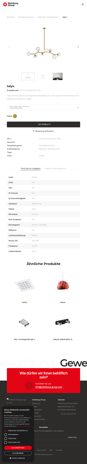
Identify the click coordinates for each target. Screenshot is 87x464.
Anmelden (72, 437)
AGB (51, 450)
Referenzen (37, 410)
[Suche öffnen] (79, 4)
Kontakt (35, 413)
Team (34, 407)
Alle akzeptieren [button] (18, 448)
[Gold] (15, 116)
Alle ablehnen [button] (18, 453)
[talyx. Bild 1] (43, 47)
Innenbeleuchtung (26, 17)
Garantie (59, 450)
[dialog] (18, 434)
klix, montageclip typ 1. (24, 339)
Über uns (36, 403)
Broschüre (36, 416)
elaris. (63, 302)
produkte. (11, 17)
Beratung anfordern (44, 131)
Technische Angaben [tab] (31, 168)
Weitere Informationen (24, 426)
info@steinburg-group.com (48, 387)
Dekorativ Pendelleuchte (48, 17)
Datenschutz (41, 450)
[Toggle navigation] (82, 4)
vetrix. (25, 302)
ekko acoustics (38, 419)
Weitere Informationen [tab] (55, 168)
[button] (78, 46)
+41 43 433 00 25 (68, 414)
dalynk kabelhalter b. (63, 339)
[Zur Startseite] (10, 4)
